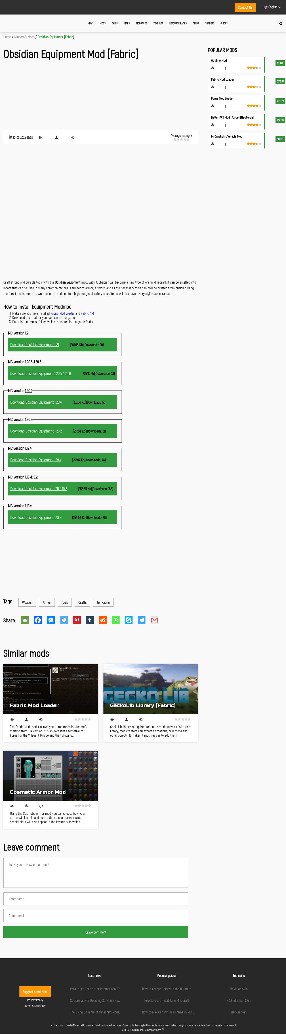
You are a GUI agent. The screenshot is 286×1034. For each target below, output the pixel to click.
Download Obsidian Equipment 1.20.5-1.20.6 (40, 373)
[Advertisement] (100, 95)
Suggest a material (35, 992)
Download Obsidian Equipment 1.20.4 (36, 402)
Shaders (209, 23)
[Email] (27, 620)
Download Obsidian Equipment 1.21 (34, 344)
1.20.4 (28, 390)
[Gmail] (157, 620)
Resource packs (178, 23)
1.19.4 (28, 448)
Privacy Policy (35, 1000)
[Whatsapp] (118, 620)
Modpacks (141, 23)
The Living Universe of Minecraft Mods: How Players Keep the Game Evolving (119, 1012)
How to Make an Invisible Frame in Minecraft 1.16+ (174, 1012)
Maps (127, 23)
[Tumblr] (92, 620)
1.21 (27, 332)
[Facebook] (40, 620)
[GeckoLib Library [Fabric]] (150, 689)
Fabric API (87, 313)
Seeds (196, 23)
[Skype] (131, 620)
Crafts (82, 602)
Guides (224, 23)
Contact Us (245, 7)
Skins (115, 23)
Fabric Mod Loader (62, 313)
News (90, 23)
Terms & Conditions (35, 1006)
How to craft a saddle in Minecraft (166, 1000)
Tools (64, 602)
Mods (102, 23)
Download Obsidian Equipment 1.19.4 (35, 459)
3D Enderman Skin (238, 1000)
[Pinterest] (79, 620)
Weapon (27, 602)
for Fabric (103, 602)
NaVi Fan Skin (239, 989)
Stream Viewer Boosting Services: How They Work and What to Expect (115, 1000)
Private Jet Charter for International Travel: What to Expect (108, 989)
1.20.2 (28, 419)
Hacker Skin (238, 1012)
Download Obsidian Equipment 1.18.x (35, 517)
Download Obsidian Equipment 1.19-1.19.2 (38, 488)
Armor (47, 602)
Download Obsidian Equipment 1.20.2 (36, 430)
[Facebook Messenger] (53, 620)
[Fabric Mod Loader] (50, 689)
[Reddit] (105, 620)
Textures (158, 23)
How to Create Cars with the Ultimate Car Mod (172, 989)
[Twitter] (66, 620)
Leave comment (95, 932)
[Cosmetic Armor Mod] (50, 776)
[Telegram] (144, 620)
